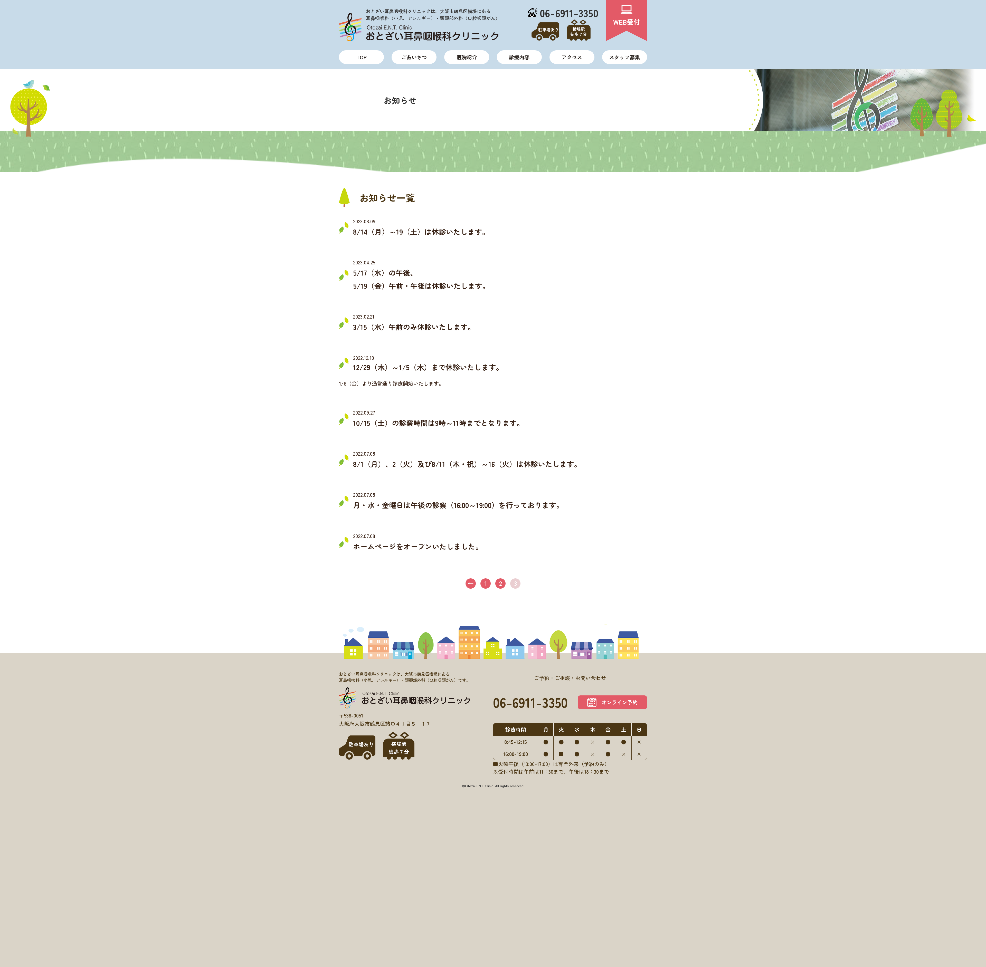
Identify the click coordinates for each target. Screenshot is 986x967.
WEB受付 (626, 21)
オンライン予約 (620, 702)
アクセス (572, 57)
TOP (361, 57)
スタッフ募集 (624, 57)
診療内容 (519, 57)
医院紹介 (467, 57)
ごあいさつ (414, 57)
